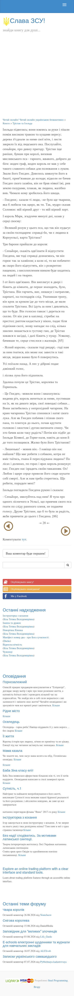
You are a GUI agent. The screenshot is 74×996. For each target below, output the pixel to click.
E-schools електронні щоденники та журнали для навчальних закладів (36, 944)
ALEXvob (45, 951)
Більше (56, 705)
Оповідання (14, 676)
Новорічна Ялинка (13, 630)
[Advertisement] (37, 79)
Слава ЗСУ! (27, 20)
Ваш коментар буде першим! (25, 553)
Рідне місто (11, 710)
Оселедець (11, 721)
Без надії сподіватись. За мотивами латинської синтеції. (29, 837)
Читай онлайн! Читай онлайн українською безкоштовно (33, 119)
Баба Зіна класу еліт (18, 770)
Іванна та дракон (12, 623)
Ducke (7, 641)
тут (24, 539)
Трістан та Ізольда (22, 123)
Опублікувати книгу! (22, 582)
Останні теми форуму (24, 903)
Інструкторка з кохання (15, 615)
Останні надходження (24, 609)
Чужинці (7, 651)
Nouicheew (46, 915)
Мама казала (12, 750)
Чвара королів (13, 909)
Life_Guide (46, 936)
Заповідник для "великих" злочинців (30, 931)
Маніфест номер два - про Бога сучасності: (26, 637)
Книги (6, 123)
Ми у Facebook (19, 596)
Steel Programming (58, 980)
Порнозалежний (15, 681)
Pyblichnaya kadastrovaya (53, 961)
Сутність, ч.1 (12, 788)
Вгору (37, 987)
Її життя (8, 736)
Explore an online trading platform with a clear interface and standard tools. (35, 870)
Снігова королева (16, 920)
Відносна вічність (12, 644)
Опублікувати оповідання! (25, 589)
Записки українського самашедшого (30, 956)
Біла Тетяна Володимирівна (19, 619)
